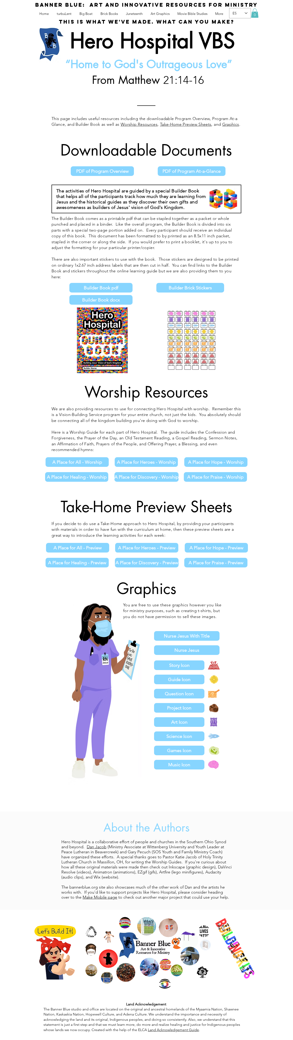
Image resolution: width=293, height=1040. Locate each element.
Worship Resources (139, 124)
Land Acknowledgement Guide (173, 1030)
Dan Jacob (96, 846)
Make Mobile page (100, 897)
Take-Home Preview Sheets (186, 124)
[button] (255, 13)
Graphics (230, 124)
